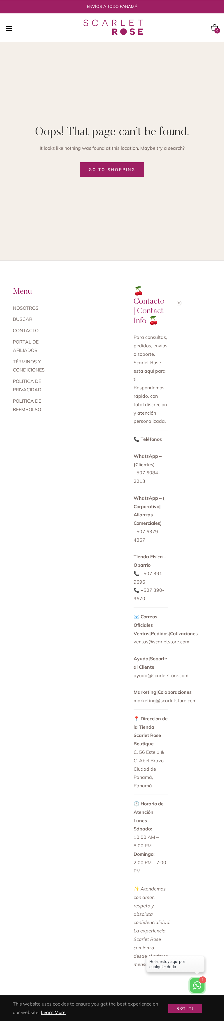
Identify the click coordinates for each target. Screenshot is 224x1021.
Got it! (185, 1008)
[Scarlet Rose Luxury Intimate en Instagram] (179, 302)
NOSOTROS (25, 308)
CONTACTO (25, 330)
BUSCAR (22, 319)
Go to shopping (112, 169)
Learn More (53, 1012)
